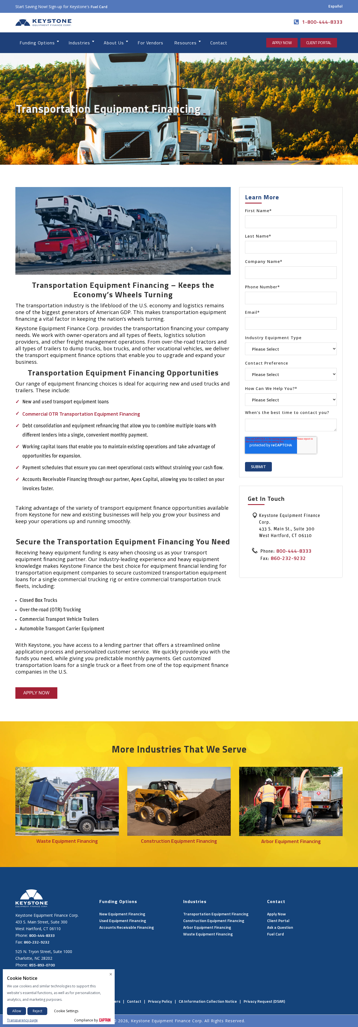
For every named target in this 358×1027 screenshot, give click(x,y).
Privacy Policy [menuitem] (160, 1001)
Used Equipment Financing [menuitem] (122, 920)
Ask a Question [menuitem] (280, 927)
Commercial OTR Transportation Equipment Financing (81, 414)
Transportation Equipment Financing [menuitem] (215, 914)
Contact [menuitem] (134, 1001)
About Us (114, 42)
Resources (185, 42)
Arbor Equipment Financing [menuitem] (207, 927)
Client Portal (318, 43)
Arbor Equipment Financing (291, 841)
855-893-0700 (42, 965)
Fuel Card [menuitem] (275, 934)
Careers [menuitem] (113, 1001)
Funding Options (37, 42)
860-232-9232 (288, 558)
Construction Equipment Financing (179, 841)
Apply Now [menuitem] (276, 914)
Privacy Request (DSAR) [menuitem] (264, 1001)
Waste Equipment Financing (67, 841)
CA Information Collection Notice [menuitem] (208, 1001)
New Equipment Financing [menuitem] (122, 914)
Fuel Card (99, 6)
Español (335, 6)
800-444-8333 (293, 551)
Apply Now (282, 43)
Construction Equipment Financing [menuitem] (213, 920)
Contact (218, 42)
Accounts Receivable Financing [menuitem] (126, 927)
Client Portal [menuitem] (278, 920)
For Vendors (150, 42)
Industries (79, 42)
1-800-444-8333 (322, 22)
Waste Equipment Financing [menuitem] (208, 934)
